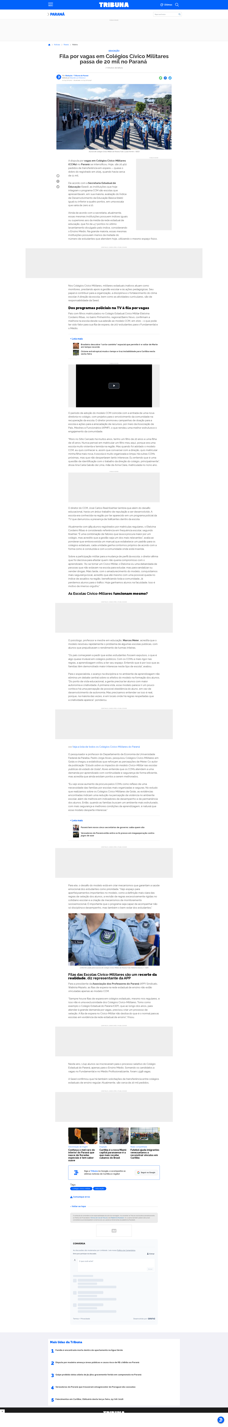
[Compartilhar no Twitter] (170, 78)
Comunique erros (81, 1197)
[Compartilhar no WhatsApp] (160, 78)
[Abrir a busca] (177, 5)
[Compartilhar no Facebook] (165, 78)
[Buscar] (179, 14)
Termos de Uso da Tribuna (99, 1218)
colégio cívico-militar (81, 1189)
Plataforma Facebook (117, 1218)
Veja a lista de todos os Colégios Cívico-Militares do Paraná (106, 746)
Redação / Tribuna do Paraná (76, 76)
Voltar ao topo (79, 1206)
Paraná (57, 14)
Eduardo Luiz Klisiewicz (77, 78)
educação (99, 1189)
